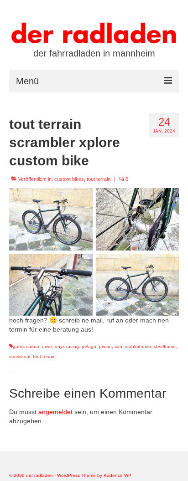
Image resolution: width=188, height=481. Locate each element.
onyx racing (67, 346)
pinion (105, 346)
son (118, 346)
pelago (89, 346)
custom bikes (69, 179)
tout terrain (98, 179)
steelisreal (19, 356)
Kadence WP (117, 475)
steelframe (165, 346)
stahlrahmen (138, 346)
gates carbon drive (32, 346)
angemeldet (55, 411)
